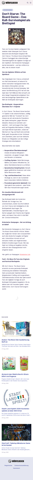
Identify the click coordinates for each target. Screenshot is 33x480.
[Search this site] (27, 2)
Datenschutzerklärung (21, 465)
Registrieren (8, 465)
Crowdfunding (7, 10)
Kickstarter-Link (25, 254)
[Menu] (30, 2)
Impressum (16, 468)
